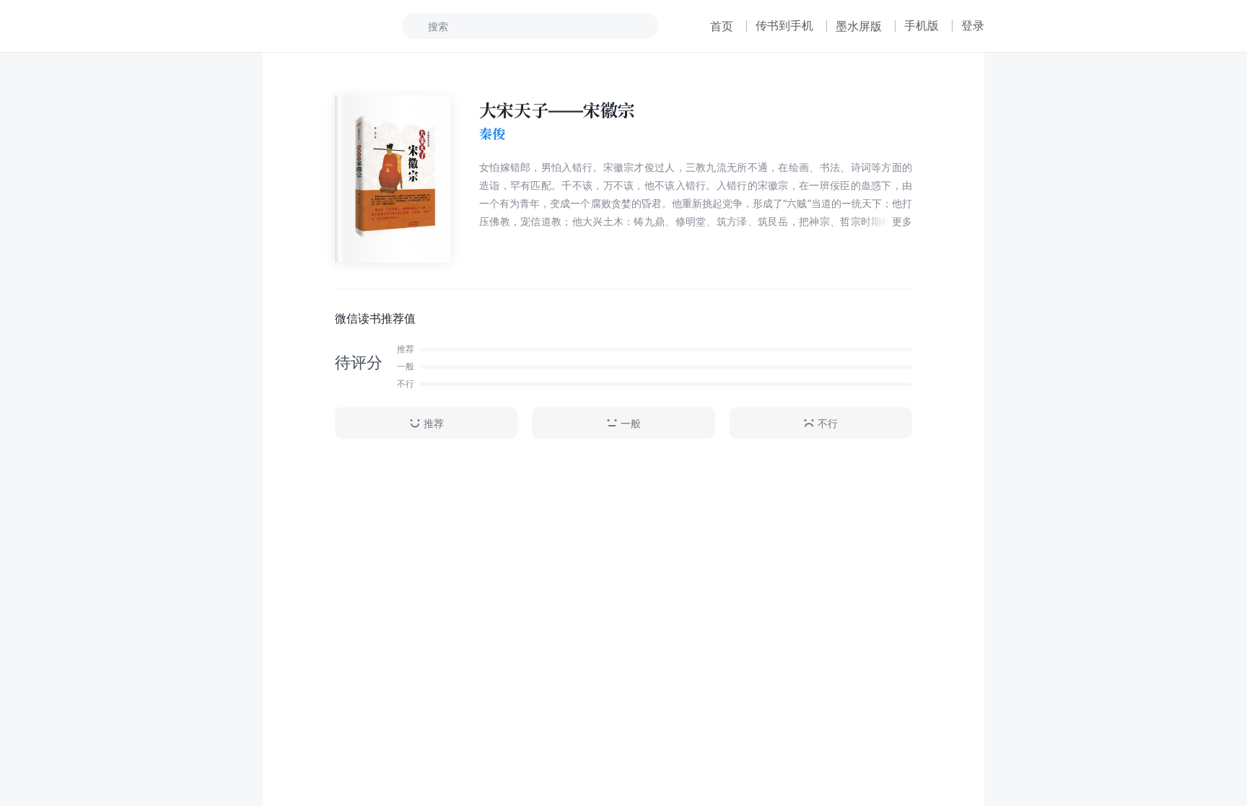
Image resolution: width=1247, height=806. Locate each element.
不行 (828, 423)
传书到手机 (784, 25)
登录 (972, 25)
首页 (721, 26)
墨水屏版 (859, 26)
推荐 (434, 423)
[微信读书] (311, 26)
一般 (631, 423)
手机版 (921, 25)
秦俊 (492, 133)
